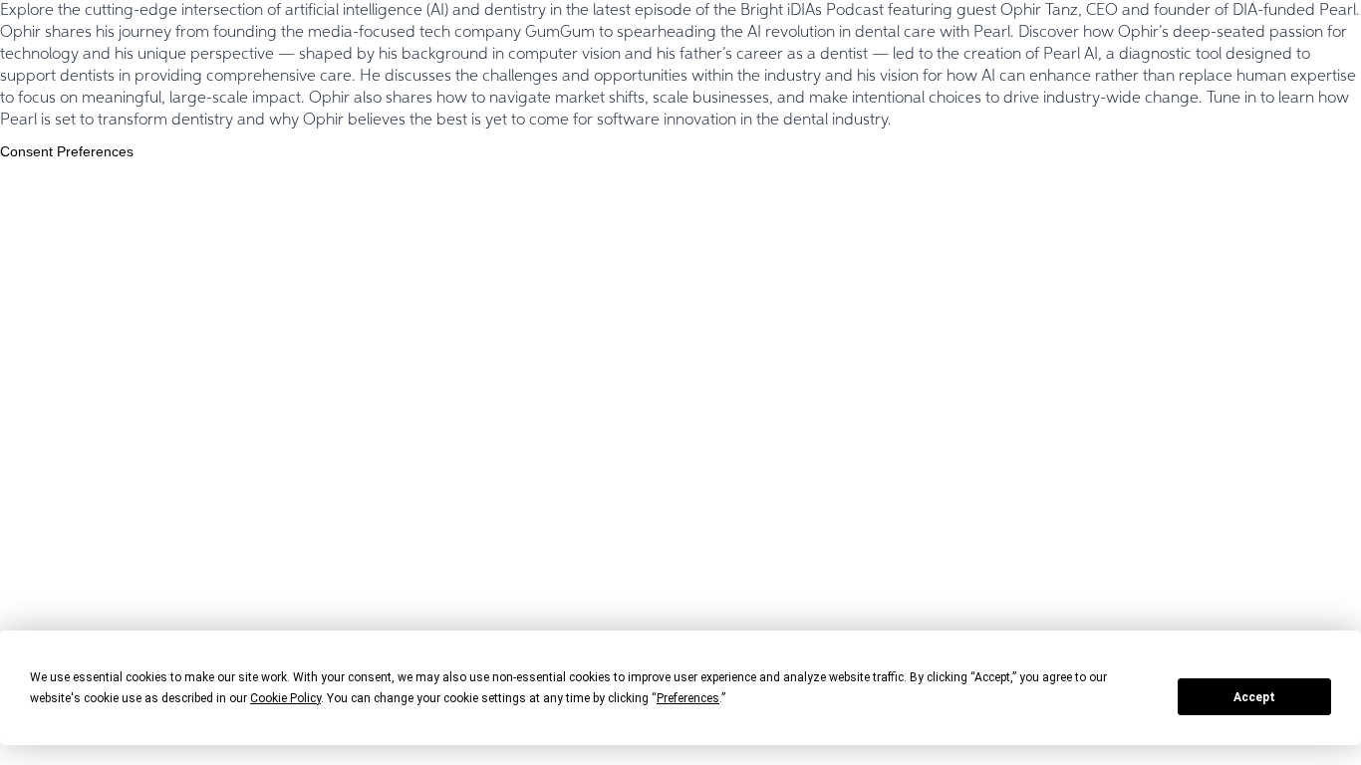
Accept (1254, 697)
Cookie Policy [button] (285, 698)
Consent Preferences (67, 151)
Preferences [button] (688, 698)
